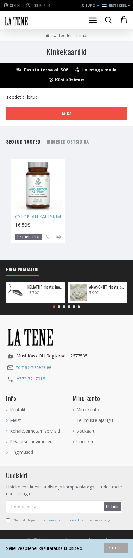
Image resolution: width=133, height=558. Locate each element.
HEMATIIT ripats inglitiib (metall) (45, 287)
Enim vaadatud (22, 269)
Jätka (66, 113)
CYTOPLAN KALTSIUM (38, 216)
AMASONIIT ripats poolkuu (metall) (107, 287)
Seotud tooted (23, 142)
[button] (54, 306)
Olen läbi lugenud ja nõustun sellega (61, 520)
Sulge (116, 548)
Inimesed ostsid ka (68, 142)
